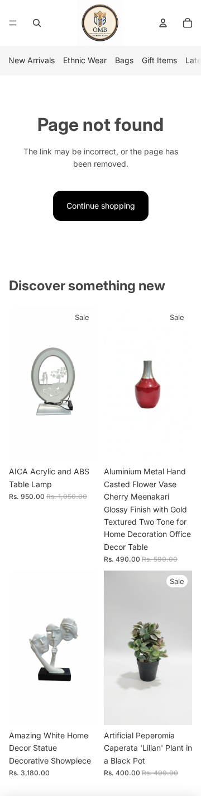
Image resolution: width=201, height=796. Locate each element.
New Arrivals (31, 60)
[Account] (163, 23)
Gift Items (159, 60)
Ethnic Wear (85, 60)
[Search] (37, 23)
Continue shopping (100, 205)
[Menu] (13, 23)
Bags (124, 60)
